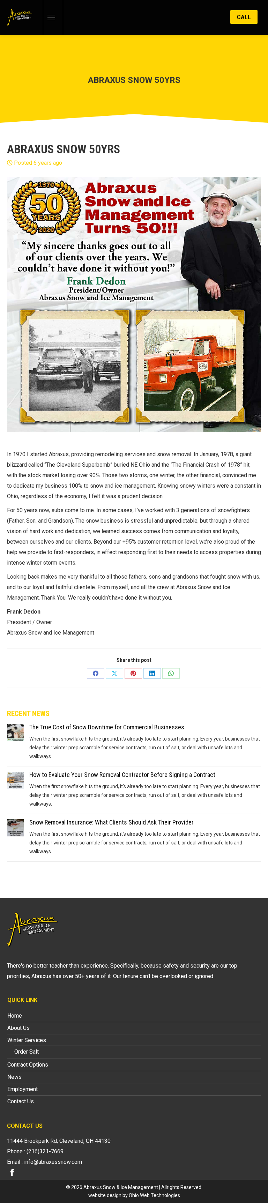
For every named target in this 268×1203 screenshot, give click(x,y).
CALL (244, 17)
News (14, 1077)
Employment (22, 1089)
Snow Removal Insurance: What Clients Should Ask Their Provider (111, 822)
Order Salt (26, 1051)
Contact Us (20, 1101)
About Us (18, 1028)
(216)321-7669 (45, 1151)
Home (14, 1015)
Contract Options (27, 1064)
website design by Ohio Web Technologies (134, 1195)
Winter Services (26, 1040)
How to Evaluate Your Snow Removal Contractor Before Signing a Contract (122, 774)
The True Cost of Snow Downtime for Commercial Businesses (106, 727)
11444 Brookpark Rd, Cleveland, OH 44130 (59, 1141)
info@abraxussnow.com (53, 1162)
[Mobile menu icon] (51, 17)
